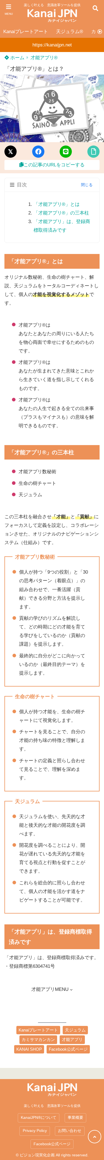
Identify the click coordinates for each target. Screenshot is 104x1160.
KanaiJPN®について (38, 1117)
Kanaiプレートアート (25, 31)
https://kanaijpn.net (52, 45)
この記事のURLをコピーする (54, 164)
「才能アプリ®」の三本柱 (61, 213)
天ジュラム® (69, 31)
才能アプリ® (44, 57)
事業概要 (75, 1117)
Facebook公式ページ (52, 1144)
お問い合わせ (69, 1131)
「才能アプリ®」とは (57, 204)
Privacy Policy (35, 1131)
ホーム (16, 57)
